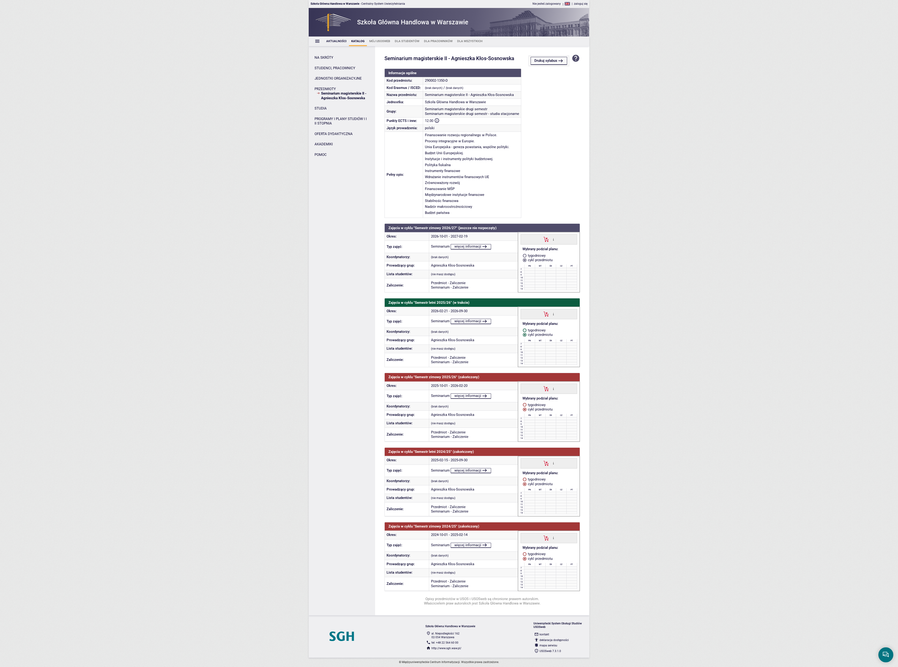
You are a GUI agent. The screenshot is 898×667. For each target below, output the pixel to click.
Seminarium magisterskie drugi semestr (456, 109)
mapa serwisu (548, 645)
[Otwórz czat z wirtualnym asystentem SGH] (885, 654)
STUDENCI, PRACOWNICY (335, 68)
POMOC (321, 155)
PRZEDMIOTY (325, 89)
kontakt (544, 634)
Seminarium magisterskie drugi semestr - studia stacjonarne (472, 114)
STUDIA (321, 108)
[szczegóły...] (553, 239)
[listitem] (336, 41)
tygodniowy (536, 255)
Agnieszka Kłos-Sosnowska (452, 265)
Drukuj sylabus (545, 61)
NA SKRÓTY (324, 57)
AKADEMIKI (324, 144)
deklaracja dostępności (554, 640)
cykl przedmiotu (540, 260)
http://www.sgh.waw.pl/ (446, 648)
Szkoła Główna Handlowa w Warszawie (455, 102)
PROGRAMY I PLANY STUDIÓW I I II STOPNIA (341, 121)
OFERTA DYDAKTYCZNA (334, 134)
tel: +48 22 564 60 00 (444, 642)
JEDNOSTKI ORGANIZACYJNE (338, 78)
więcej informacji (467, 246)
